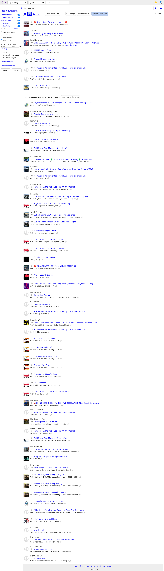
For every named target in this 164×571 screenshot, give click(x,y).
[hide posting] (67, 24)
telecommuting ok (9, 58)
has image (6, 35)
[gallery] (34, 14)
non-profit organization (11, 55)
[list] (25, 14)
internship (6, 52)
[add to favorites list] (31, 22)
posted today (7, 37)
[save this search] (161, 8)
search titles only (9, 32)
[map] (38, 14)
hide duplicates (8, 40)
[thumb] (29, 14)
